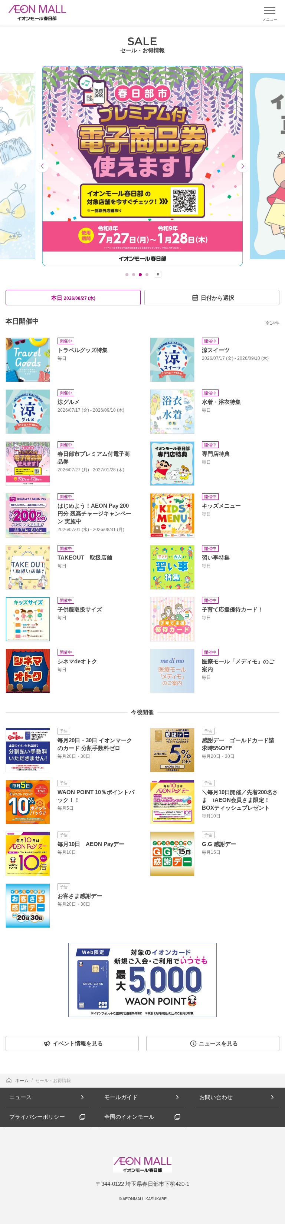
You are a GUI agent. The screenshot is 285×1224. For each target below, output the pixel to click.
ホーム (22, 1080)
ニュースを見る (218, 1043)
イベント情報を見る (78, 1043)
